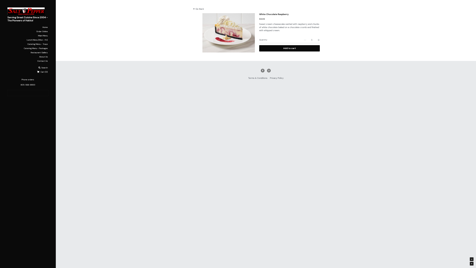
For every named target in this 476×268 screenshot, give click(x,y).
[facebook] (263, 70)
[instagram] (269, 70)
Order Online (28, 93)
